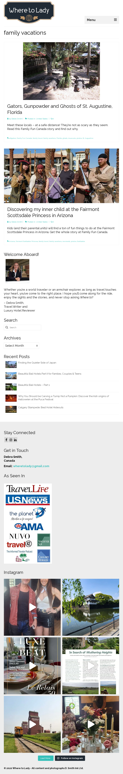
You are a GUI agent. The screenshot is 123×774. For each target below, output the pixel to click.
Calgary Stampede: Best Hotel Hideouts (40, 407)
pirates (79, 138)
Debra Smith (17, 119)
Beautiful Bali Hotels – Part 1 (34, 385)
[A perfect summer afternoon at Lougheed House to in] (90, 724)
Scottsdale (81, 241)
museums (72, 138)
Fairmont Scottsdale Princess (27, 241)
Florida (59, 138)
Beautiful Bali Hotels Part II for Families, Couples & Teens (49, 373)
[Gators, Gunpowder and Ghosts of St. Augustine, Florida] (61, 71)
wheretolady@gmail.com (31, 466)
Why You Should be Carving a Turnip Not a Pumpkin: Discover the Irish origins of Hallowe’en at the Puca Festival (63, 398)
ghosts (65, 138)
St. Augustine (88, 138)
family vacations (49, 138)
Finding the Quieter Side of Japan (37, 362)
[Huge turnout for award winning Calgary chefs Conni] (32, 607)
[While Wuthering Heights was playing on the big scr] (90, 665)
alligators (12, 138)
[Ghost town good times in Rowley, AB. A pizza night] (32, 724)
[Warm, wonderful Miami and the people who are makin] (32, 665)
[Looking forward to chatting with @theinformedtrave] (90, 607)
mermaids (66, 241)
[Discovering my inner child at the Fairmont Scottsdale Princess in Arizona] (61, 175)
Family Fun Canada (24, 138)
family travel (38, 138)
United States (42, 119)
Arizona (12, 241)
